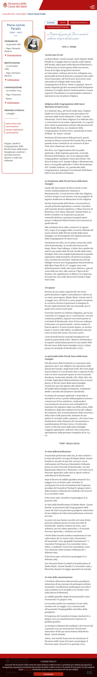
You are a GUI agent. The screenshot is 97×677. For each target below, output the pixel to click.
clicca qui (27, 669)
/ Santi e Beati (20, 14)
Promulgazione (14, 55)
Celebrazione (13, 79)
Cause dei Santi (8, 14)
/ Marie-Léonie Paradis (36, 14)
